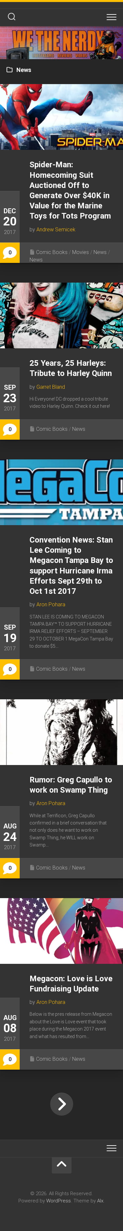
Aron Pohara (50, 604)
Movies (80, 252)
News (100, 252)
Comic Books (52, 252)
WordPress (58, 1201)
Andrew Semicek (55, 229)
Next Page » (61, 1104)
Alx (100, 1201)
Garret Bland (50, 387)
